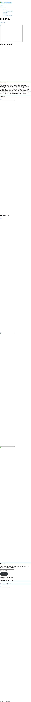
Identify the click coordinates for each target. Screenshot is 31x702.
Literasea (5, 13)
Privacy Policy (9, 11)
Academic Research (7, 15)
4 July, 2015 (3, 22)
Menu (1, 5)
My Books (5, 12)
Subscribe (4, 574)
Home (4, 9)
